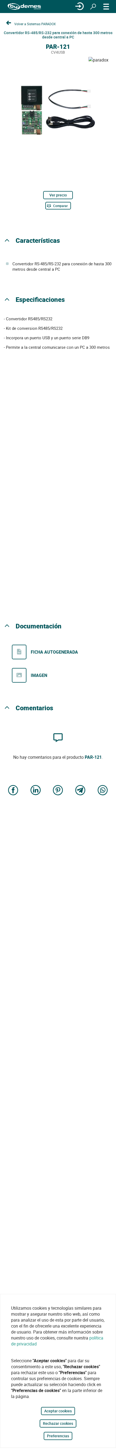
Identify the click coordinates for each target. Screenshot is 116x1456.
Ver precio (58, 195)
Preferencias (58, 1435)
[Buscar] (93, 6)
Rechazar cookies (58, 1423)
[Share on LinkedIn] (35, 790)
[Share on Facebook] (13, 790)
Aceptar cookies (58, 1410)
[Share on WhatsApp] (102, 790)
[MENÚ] (106, 6)
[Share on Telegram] (80, 790)
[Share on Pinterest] (58, 790)
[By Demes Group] (24, 7)
